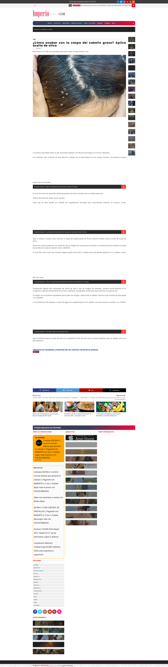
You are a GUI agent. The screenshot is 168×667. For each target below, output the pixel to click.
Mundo (100, 23)
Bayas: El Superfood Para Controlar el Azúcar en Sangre (61, 187)
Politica (57, 23)
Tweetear (69, 390)
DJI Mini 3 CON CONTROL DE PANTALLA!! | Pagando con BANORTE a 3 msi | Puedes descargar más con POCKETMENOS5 (46, 515)
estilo (36, 573)
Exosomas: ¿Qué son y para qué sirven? (57, 331)
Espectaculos (76, 23)
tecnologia (38, 591)
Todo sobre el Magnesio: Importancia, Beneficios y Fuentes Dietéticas (108, 415)
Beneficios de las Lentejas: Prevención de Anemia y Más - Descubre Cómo (77, 415)
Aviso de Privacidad (67, 665)
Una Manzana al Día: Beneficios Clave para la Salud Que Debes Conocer (66, 232)
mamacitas (37, 579)
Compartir (45, 390)
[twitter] (121, 1)
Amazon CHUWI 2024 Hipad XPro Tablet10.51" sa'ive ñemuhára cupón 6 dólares (46, 533)
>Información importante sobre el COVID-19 (75, 1)
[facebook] (118, 1)
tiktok (36, 594)
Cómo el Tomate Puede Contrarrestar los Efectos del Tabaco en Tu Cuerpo (67, 282)
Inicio (50, 23)
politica (36, 585)
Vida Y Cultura (89, 23)
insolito (36, 576)
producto (37, 588)
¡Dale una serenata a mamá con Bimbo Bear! (48, 499)
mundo (36, 582)
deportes (37, 568)
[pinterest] (127, 1)
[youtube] (130, 1)
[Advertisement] (103, 14)
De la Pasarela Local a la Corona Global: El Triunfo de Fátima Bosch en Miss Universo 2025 (89, 5)
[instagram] (124, 1)
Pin (92, 390)
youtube (36, 605)
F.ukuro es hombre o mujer (43, 29)
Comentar (115, 390)
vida (34, 39)
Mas (113, 23)
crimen (36, 565)
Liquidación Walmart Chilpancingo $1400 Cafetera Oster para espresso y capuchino (47, 549)
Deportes (66, 23)
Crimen (107, 23)
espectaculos (57, 5)
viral (35, 602)
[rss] (133, 1)
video (35, 599)
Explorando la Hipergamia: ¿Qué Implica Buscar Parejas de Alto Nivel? (45, 415)
